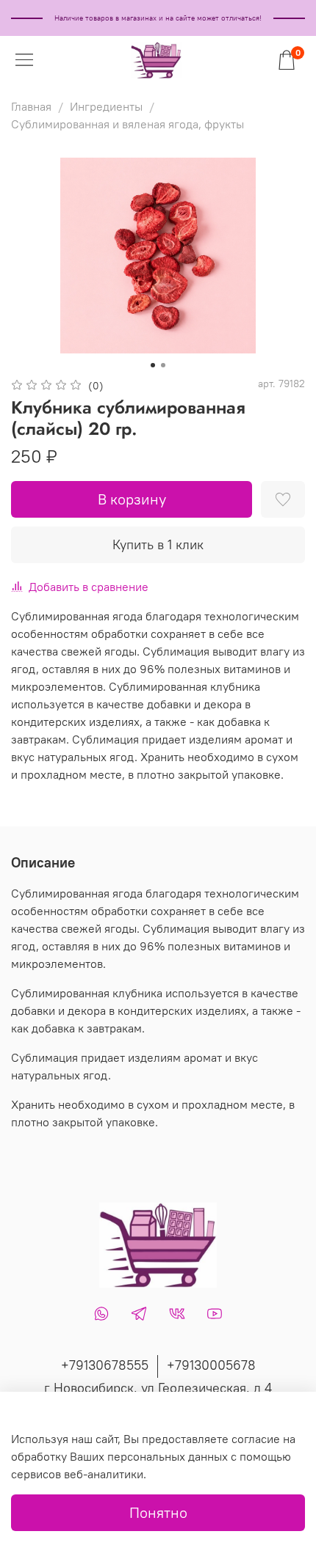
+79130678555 (104, 1365)
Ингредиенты (106, 106)
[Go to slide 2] (163, 365)
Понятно (158, 1512)
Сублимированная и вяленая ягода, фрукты (127, 124)
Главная (31, 106)
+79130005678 (211, 1365)
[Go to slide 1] (153, 365)
